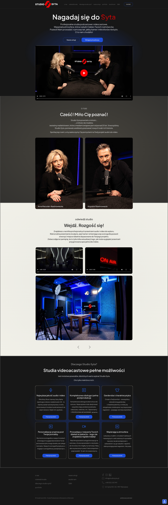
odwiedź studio (73, 4)
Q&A (118, 4)
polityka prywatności (126, 498)
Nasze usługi (71, 40)
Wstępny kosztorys (92, 40)
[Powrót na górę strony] (164, 501)
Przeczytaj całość (51, 417)
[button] (78, 347)
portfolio (104, 4)
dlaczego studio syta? (85, 4)
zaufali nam (112, 4)
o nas (65, 4)
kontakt (128, 4)
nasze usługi (96, 4)
